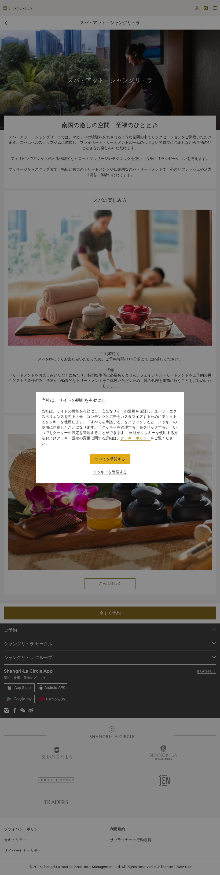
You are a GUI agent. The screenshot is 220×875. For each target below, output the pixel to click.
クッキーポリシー (135, 438)
